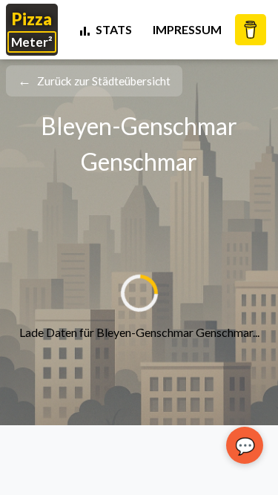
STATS (114, 29)
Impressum (187, 29)
